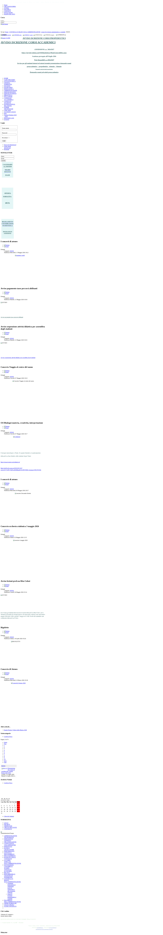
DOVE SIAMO (8, 12)
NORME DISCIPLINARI (8, 108)
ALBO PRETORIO (9, 79)
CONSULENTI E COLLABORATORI (10, 844)
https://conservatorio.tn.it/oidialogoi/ (10, 462)
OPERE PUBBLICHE (10, 903)
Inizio (5, 742)
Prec (5, 744)
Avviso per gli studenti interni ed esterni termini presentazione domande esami (44, 63)
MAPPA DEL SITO (9, 14)
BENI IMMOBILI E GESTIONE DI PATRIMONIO (9, 875)
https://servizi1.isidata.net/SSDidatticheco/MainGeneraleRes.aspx (44, 53)
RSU (5, 113)
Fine (5, 762)
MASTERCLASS (9, 118)
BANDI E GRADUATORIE (9, 848)
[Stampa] (6, 245)
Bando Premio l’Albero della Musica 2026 (15, 730)
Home (5, 5)
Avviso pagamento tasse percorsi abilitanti (12, 317)
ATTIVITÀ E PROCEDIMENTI (9, 853)
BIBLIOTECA (8, 95)
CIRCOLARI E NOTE (10, 827)
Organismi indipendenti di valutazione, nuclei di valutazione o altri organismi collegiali (11, 888)
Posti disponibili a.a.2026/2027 (44, 60)
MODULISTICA (9, 89)
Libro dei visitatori (9, 816)
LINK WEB (7, 110)
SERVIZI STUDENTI (10, 93)
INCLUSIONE (8, 96)
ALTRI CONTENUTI (10, 906)
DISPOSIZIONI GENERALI (8, 839)
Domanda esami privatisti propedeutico (44, 69)
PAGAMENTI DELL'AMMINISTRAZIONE (12, 900)
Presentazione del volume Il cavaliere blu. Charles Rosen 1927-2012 (8, 771)
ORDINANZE (8, 826)
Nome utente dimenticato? (7, 147)
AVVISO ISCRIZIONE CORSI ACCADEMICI (28, 42)
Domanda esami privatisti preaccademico (44, 72)
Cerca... (3, 21)
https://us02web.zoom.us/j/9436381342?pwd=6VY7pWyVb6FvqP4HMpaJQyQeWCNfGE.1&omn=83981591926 (21, 469)
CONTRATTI (8, 829)
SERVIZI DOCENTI (10, 92)
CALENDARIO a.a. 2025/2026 (7, 165)
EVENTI (6, 119)
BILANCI (7, 872)
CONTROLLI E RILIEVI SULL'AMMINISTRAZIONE (24, 32)
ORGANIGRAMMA (10, 6)
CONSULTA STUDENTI (7, 101)
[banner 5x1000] (5, 38)
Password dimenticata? (10, 145)
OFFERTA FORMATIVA (8, 83)
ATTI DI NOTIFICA (10, 81)
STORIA (6, 8)
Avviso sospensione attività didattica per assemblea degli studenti (18, 357)
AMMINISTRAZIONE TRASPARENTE (10, 836)
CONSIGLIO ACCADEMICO (8, 98)
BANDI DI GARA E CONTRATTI (10, 858)
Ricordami (5, 137)
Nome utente (5, 128)
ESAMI (7, 175)
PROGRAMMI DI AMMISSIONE (7, 232)
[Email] (6, 246)
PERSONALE (8, 846)
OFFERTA (7, 193)
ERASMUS (7, 9)
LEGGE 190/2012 (9, 905)
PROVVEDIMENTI (9, 855)
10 (4, 759)
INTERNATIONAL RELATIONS (9, 105)
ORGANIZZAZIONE (10, 842)
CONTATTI (7, 11)
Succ (5, 761)
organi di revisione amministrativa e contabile (53, 32)
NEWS (12, 251)
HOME (6, 78)
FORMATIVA (7, 196)
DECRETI (7, 824)
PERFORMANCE (9, 851)
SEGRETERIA (8, 87)
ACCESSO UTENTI (10, 112)
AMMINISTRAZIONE (10, 90)
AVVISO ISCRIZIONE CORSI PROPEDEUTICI (44, 38)
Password (4, 133)
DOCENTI (7, 86)
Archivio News (8, 736)
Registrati (6, 149)
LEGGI (6, 823)
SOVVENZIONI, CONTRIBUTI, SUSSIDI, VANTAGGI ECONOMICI (9, 868)
